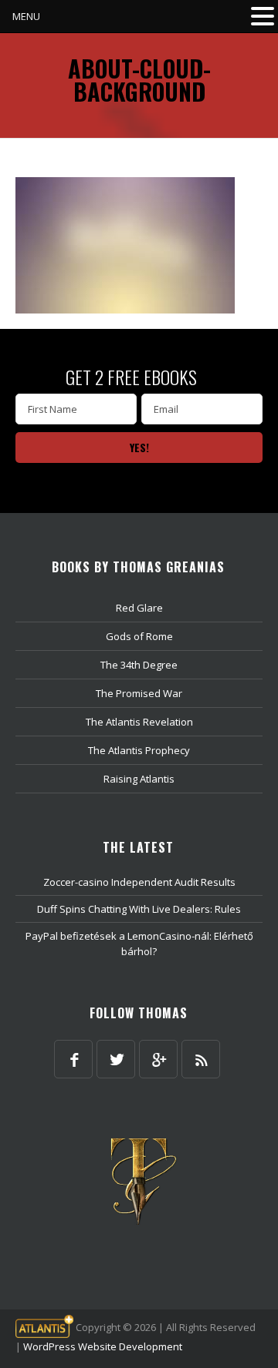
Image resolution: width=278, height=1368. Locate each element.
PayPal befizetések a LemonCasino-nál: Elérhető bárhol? (139, 943)
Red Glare (139, 608)
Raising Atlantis (139, 779)
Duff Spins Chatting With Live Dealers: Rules (139, 909)
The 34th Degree (139, 665)
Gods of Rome (139, 636)
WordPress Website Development (102, 1346)
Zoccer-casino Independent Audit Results (139, 882)
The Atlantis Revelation (139, 722)
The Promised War (139, 693)
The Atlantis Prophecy (139, 750)
